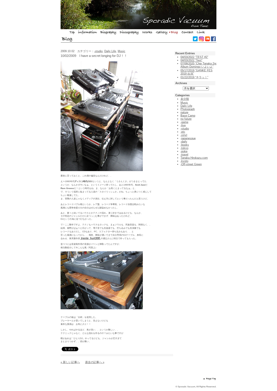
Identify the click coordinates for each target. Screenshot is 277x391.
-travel (184, 154)
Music (121, 51)
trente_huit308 (90, 238)
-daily (183, 141)
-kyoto (184, 161)
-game (184, 122)
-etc (182, 131)
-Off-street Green (191, 164)
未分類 (184, 99)
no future (186, 118)
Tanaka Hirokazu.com (194, 157)
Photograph (187, 109)
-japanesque (188, 138)
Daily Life (110, 51)
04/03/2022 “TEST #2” (194, 57)
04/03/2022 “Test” (191, 60)
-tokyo (184, 148)
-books (184, 144)
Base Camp (187, 115)
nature (184, 112)
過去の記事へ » (94, 362)
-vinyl (183, 135)
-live (183, 125)
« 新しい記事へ (70, 362)
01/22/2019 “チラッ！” (194, 77)
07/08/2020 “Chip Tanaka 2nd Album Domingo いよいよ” (198, 65)
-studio (98, 51)
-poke (183, 151)
